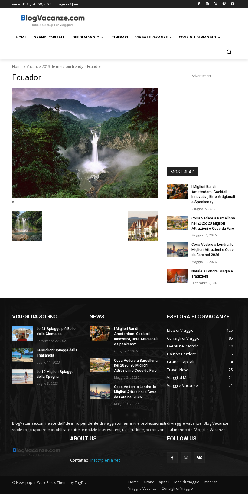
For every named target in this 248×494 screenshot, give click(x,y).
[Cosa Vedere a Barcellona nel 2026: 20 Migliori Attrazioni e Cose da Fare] (177, 223)
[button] (229, 52)
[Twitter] (215, 4)
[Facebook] (198, 4)
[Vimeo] (223, 4)
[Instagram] (207, 4)
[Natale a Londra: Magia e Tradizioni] (177, 276)
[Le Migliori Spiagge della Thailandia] (22, 355)
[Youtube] (232, 4)
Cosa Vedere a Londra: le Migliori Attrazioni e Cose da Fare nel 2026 (212, 249)
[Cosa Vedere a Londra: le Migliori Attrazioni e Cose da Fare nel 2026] (177, 249)
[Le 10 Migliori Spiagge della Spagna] (22, 376)
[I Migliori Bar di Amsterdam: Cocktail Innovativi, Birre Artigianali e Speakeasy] (177, 191)
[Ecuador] (85, 143)
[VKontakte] (199, 457)
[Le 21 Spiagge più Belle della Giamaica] (22, 333)
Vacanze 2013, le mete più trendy (55, 66)
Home (17, 66)
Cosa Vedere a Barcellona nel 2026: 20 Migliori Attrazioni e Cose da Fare (213, 223)
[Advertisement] (165, 20)
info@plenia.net (105, 460)
